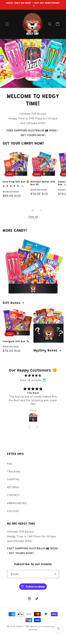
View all (33, 216)
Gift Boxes (11, 303)
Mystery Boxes (45, 350)
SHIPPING (13, 479)
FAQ (9, 463)
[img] (33, 375)
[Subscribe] (55, 574)
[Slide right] (41, 210)
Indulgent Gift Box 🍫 (16, 341)
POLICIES (13, 510)
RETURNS (13, 487)
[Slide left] (25, 210)
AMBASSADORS (17, 503)
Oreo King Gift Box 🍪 (16, 182)
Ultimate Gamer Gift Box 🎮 (42, 183)
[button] (7, 24)
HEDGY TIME (23, 626)
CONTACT (13, 495)
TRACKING (13, 471)
